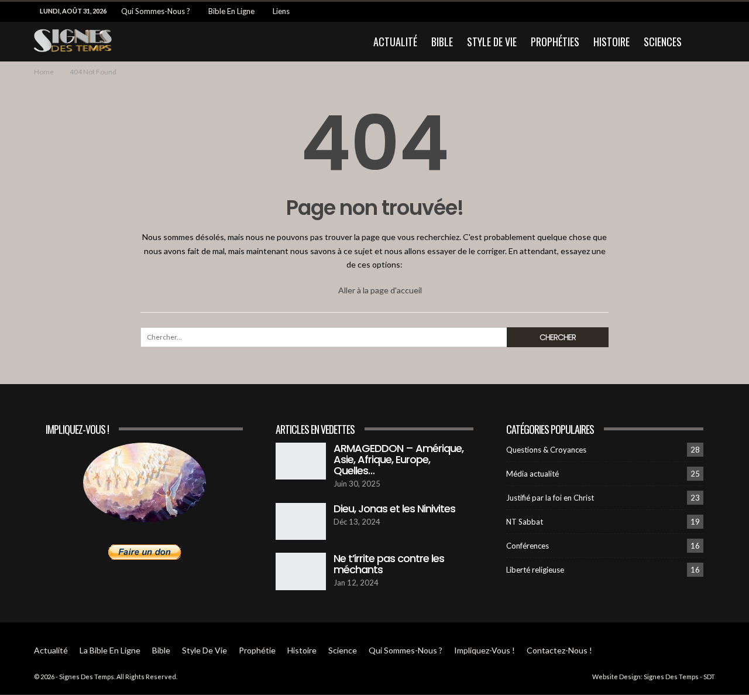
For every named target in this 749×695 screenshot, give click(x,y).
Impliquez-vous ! (484, 650)
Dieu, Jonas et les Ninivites (394, 508)
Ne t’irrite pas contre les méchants (389, 564)
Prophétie (257, 650)
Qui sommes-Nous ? (155, 11)
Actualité (395, 41)
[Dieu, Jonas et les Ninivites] (301, 521)
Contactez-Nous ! (559, 650)
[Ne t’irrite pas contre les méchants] (301, 571)
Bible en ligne (231, 11)
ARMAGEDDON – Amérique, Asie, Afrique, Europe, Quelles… (398, 459)
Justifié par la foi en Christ (550, 497)
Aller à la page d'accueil (379, 290)
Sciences (663, 41)
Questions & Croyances (546, 449)
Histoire (611, 41)
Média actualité (532, 473)
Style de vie (492, 41)
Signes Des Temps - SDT (679, 676)
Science (342, 650)
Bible (442, 41)
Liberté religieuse (535, 569)
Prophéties (555, 41)
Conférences (527, 545)
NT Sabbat (524, 521)
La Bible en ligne (110, 650)
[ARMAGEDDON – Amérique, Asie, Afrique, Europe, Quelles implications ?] (301, 461)
